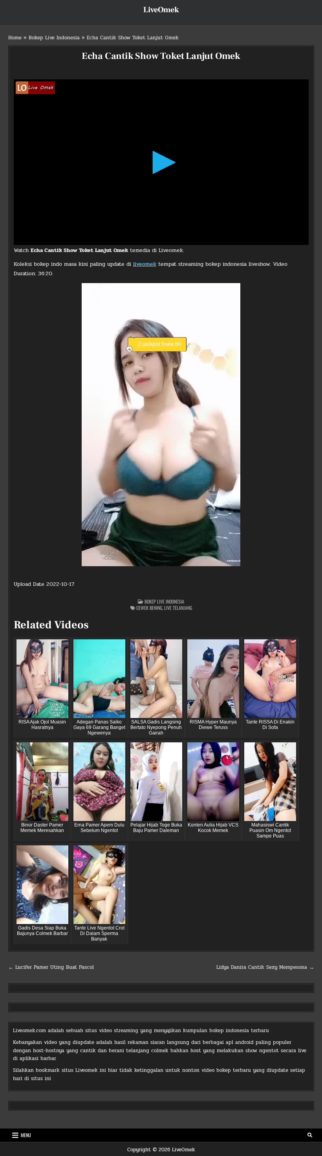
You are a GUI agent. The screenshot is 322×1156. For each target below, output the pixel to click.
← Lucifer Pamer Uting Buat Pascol (51, 967)
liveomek (144, 264)
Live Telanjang (178, 607)
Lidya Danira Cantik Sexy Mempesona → (265, 967)
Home (15, 38)
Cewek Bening (149, 607)
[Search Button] (310, 1135)
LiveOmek (161, 10)
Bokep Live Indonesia (54, 38)
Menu (26, 1135)
